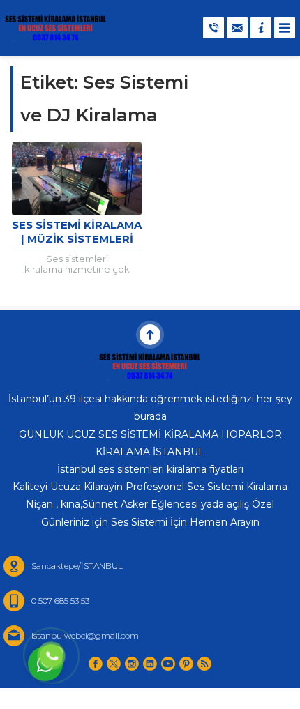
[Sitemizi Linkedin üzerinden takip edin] (150, 664)
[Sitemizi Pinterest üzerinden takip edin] (186, 664)
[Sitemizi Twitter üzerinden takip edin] (114, 664)
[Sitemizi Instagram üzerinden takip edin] (132, 664)
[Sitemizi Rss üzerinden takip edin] (204, 664)
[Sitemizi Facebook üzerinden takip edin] (96, 664)
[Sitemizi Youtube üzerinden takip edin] (168, 664)
